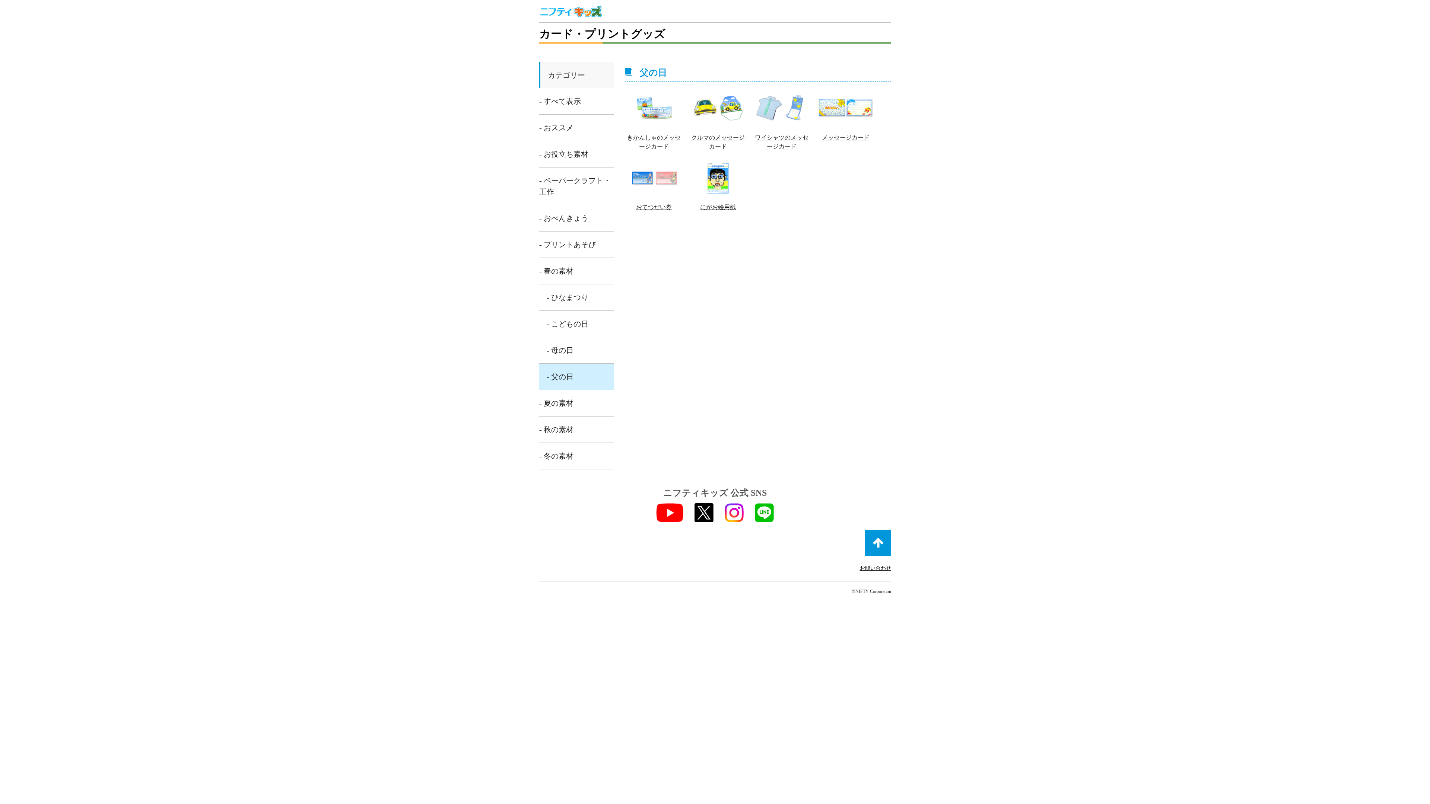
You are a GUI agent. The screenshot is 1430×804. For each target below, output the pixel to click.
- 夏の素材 (556, 403)
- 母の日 (560, 350)
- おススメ (556, 128)
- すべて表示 (560, 101)
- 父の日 (560, 377)
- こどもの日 (567, 324)
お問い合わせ (875, 568)
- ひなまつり (567, 297)
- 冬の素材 (556, 456)
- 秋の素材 (556, 429)
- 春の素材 (556, 271)
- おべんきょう (563, 218)
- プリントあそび (567, 244)
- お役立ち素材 (563, 154)
